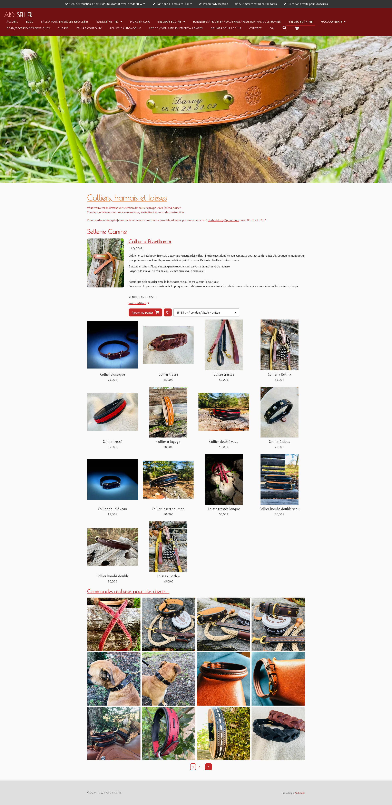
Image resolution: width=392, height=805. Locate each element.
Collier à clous (279, 442)
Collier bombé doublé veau (279, 509)
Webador (300, 793)
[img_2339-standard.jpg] (223, 624)
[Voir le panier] (296, 28)
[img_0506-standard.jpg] (168, 733)
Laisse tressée (224, 374)
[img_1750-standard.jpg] (278, 733)
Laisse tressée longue (224, 509)
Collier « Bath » (279, 374)
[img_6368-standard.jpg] (278, 678)
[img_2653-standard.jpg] (113, 678)
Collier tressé (168, 374)
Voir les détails (137, 303)
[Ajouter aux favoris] (168, 312)
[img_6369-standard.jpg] (223, 678)
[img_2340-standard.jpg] (168, 624)
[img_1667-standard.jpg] (223, 733)
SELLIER (18, 14)
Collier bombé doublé (112, 576)
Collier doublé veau (223, 442)
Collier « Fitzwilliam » (150, 241)
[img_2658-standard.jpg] (168, 678)
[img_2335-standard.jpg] (278, 624)
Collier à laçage (168, 442)
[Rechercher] (284, 28)
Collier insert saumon (168, 509)
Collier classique (112, 374)
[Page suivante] (208, 766)
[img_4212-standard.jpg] (113, 733)
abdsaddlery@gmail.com (223, 220)
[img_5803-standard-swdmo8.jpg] (113, 624)
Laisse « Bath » (168, 576)
